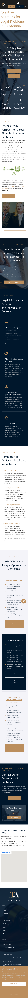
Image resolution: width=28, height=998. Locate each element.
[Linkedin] (19, 900)
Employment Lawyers (8, 961)
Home (4, 910)
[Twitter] (16, 900)
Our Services (6, 923)
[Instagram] (14, 900)
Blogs (4, 927)
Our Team (11, 186)
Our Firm (5, 913)
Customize (14, 989)
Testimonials (6, 933)
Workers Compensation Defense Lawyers (14, 957)
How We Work (7, 920)
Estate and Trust (7, 954)
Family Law (6, 951)
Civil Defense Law (7, 944)
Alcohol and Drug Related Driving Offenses (12, 965)
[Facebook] (8, 900)
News (4, 930)
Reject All (14, 994)
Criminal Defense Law (9, 947)
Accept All (14, 983)
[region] (14, 982)
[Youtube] (11, 900)
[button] (23, 601)
